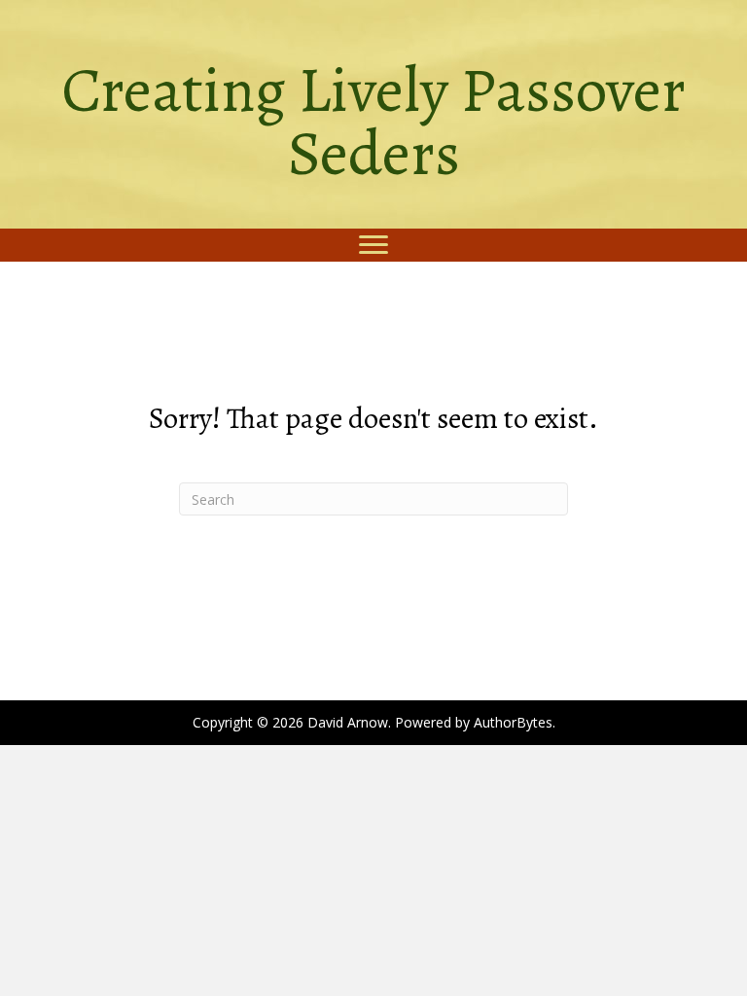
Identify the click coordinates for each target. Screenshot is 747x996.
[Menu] (373, 245)
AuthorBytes (513, 722)
